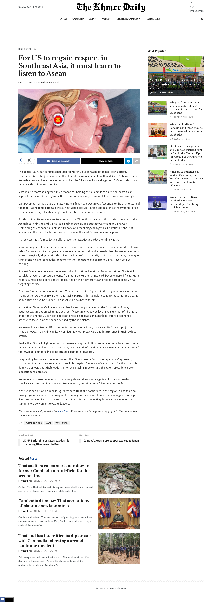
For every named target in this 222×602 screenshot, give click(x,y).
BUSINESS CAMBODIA (128, 19)
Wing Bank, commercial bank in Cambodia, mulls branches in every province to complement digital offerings (186, 178)
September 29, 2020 (180, 212)
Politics (44, 82)
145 (195, 212)
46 (58, 551)
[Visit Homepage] (111, 7)
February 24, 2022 (179, 190)
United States (62, 423)
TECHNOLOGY (152, 19)
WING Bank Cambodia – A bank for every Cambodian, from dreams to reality (175, 84)
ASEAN (49, 423)
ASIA (91, 19)
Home (20, 49)
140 (58, 481)
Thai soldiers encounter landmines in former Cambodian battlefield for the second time (53, 471)
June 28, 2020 (177, 139)
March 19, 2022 (159, 93)
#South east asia (34, 423)
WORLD (106, 19)
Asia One (63, 411)
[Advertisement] (111, 35)
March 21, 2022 (25, 82)
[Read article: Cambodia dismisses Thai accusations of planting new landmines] (119, 513)
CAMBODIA (78, 19)
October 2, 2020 (179, 164)
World (28, 49)
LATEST (63, 19)
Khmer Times (26, 481)
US (35, 49)
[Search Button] (202, 19)
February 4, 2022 (179, 117)
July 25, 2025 (42, 481)
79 (58, 511)
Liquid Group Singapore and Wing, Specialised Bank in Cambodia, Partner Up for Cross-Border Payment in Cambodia (186, 153)
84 (192, 164)
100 (193, 117)
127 (193, 190)
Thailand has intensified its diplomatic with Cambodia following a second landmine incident (55, 541)
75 (189, 139)
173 (171, 93)
